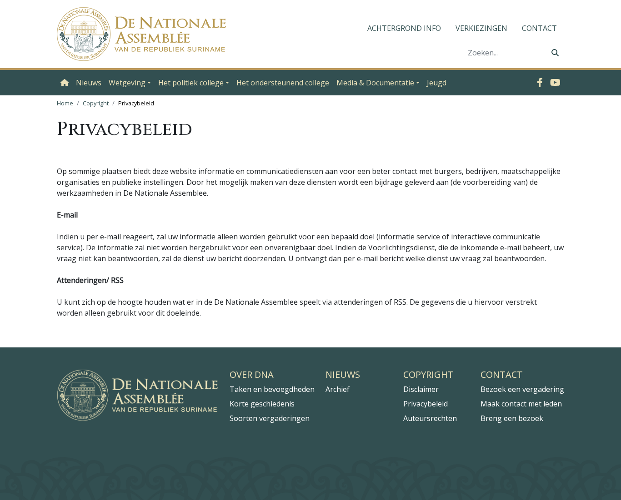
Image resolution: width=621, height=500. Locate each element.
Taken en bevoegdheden (272, 389)
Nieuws (88, 83)
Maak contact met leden (521, 404)
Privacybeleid (425, 404)
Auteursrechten (430, 418)
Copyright (96, 103)
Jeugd (436, 83)
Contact (539, 28)
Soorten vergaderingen (270, 418)
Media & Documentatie (375, 83)
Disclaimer (421, 389)
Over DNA (252, 374)
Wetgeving (127, 83)
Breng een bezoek (512, 418)
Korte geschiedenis (262, 404)
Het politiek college (191, 83)
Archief (338, 389)
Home (65, 103)
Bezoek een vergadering (522, 389)
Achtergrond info (404, 28)
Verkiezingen (481, 28)
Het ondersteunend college (282, 83)
